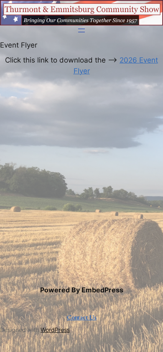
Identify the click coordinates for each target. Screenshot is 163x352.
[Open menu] (81, 30)
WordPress (55, 329)
